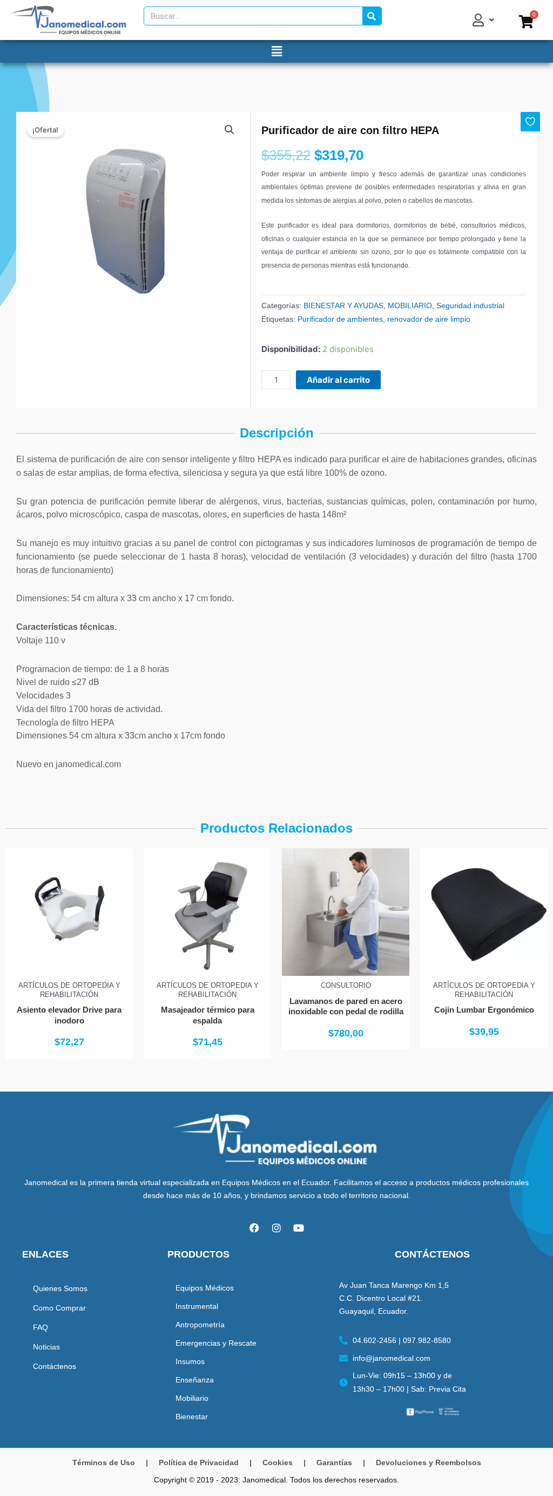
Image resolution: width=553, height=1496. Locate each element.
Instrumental (197, 1306)
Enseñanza (195, 1379)
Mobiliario (192, 1398)
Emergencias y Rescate (216, 1343)
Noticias (46, 1346)
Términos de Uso (103, 1462)
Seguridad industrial (470, 305)
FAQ (40, 1327)
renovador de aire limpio (428, 319)
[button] (276, 51)
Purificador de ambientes (340, 319)
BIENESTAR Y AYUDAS (343, 305)
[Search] (371, 16)
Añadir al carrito (338, 380)
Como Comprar (59, 1308)
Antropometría (200, 1324)
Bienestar (192, 1416)
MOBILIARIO (410, 305)
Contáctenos (54, 1366)
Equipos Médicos (205, 1288)
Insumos (190, 1361)
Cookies (277, 1462)
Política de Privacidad (199, 1462)
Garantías (334, 1462)
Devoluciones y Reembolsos (428, 1462)
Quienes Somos (60, 1288)
